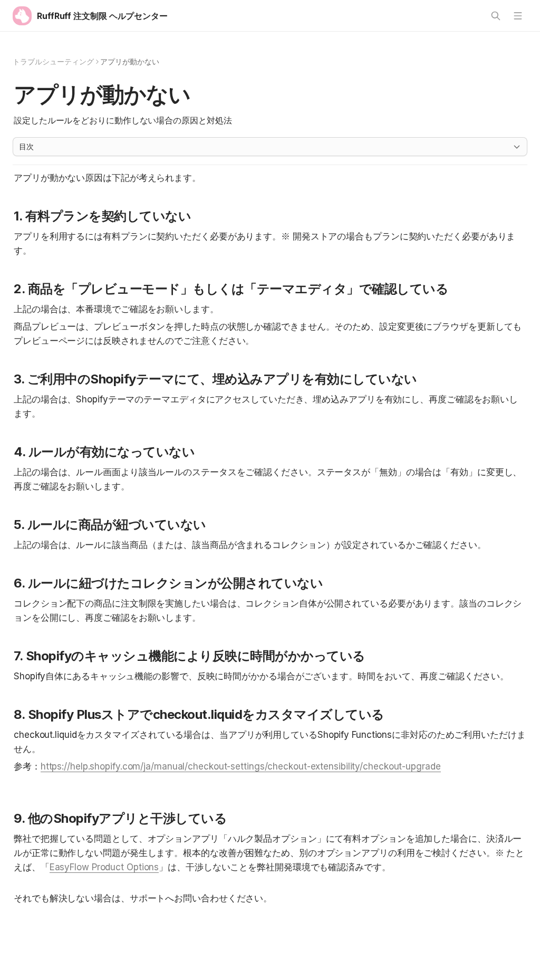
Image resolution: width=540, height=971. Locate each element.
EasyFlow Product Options (104, 867)
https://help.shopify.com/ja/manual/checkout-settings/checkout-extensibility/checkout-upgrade (241, 766)
